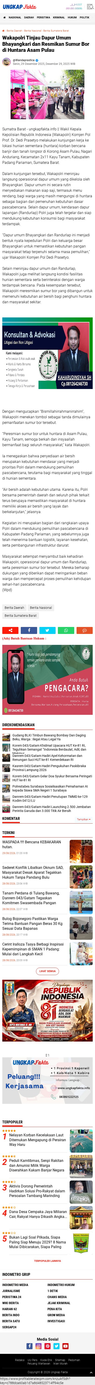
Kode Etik (46, 1360)
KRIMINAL (59, 17)
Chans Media (57, 1297)
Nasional (15, 17)
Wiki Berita (10, 1303)
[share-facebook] (29, 630)
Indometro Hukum (61, 1285)
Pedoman (74, 1360)
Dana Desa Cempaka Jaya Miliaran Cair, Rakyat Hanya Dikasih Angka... (38, 1214)
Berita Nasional (32, 30)
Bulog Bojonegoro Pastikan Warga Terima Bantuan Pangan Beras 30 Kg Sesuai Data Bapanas (32, 924)
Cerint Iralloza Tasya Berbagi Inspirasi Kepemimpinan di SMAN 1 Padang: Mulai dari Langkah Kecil (33, 949)
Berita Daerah (14, 30)
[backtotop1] (91, 1372)
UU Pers (32, 1360)
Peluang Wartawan (38, 1363)
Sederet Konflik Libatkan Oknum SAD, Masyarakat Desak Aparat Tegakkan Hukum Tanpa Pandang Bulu (32, 872)
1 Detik (53, 1291)
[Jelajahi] (89, 6)
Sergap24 (9, 1327)
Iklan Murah (60, 1363)
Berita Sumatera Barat (56, 30)
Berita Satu (11, 1321)
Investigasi (56, 1321)
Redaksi (20, 1360)
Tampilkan (83, 819)
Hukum (72, 17)
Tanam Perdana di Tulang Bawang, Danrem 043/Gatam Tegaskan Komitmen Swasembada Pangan (30, 898)
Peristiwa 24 (11, 1297)
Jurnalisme (11, 1291)
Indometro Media (15, 1285)
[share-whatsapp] (66, 630)
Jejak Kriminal (59, 1303)
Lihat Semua (47, 971)
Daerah (29, 17)
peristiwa (43, 17)
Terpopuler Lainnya (47, 1261)
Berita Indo (10, 1315)
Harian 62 (9, 1309)
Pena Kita (55, 1309)
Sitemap (60, 1360)
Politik (84, 17)
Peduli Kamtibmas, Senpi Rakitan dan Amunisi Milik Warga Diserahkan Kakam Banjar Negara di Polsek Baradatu (36, 1167)
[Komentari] (85, 630)
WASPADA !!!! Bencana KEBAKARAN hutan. (31, 844)
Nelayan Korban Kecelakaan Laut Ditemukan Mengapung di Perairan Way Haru (37, 1140)
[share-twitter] (47, 630)
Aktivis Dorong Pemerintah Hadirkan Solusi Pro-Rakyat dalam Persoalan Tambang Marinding (37, 1191)
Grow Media (56, 1315)
